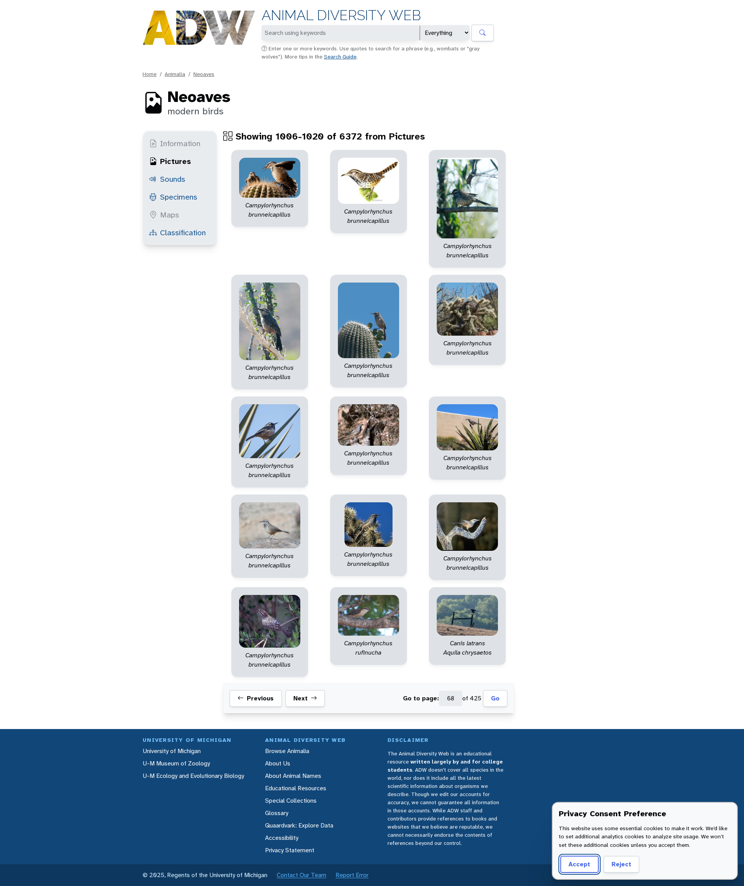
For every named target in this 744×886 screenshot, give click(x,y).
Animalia (175, 74)
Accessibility (281, 838)
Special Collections (291, 800)
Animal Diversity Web (341, 15)
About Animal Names (293, 776)
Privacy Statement (289, 850)
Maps (169, 215)
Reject (621, 864)
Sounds (172, 179)
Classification (183, 233)
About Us (277, 763)
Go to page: (421, 698)
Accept (579, 864)
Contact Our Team (301, 875)
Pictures (175, 161)
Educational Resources (295, 788)
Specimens (178, 197)
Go (495, 698)
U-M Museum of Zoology (176, 763)
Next (300, 698)
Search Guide (340, 56)
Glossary (276, 813)
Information (180, 143)
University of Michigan (172, 751)
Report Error (352, 875)
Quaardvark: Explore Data (299, 825)
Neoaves (203, 74)
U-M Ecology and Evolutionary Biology (193, 776)
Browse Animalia (287, 751)
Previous (260, 698)
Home (150, 74)
